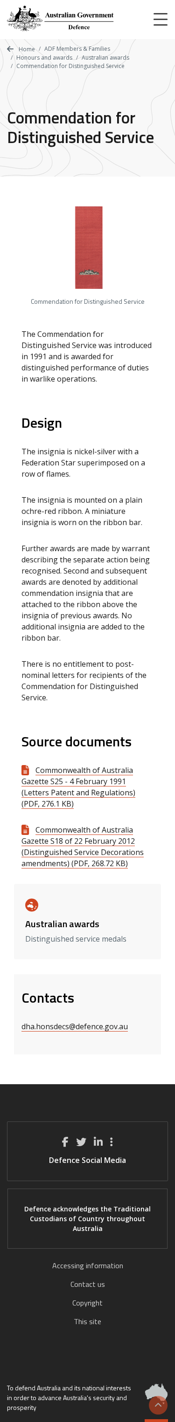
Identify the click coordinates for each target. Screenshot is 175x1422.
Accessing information (87, 1265)
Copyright (87, 1302)
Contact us (87, 1284)
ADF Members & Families (77, 49)
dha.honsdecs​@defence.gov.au (74, 1026)
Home (26, 49)
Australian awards (105, 58)
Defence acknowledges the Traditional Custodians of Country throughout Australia (87, 1218)
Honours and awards (44, 58)
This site (87, 1321)
